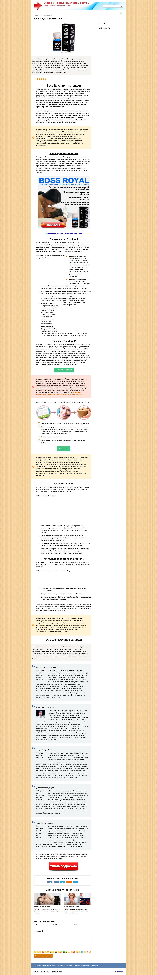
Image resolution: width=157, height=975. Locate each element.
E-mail (55, 925)
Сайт (74, 925)
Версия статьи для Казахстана (63, 52)
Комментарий (38, 931)
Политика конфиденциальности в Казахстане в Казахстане (54, 965)
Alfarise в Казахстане (42, 906)
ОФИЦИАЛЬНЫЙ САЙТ (63, 370)
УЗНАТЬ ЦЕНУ (64, 448)
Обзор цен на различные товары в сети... (66, 2)
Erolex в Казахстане (71, 906)
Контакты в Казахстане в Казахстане (86, 965)
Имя (35, 925)
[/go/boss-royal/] (63, 203)
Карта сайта (119, 972)
